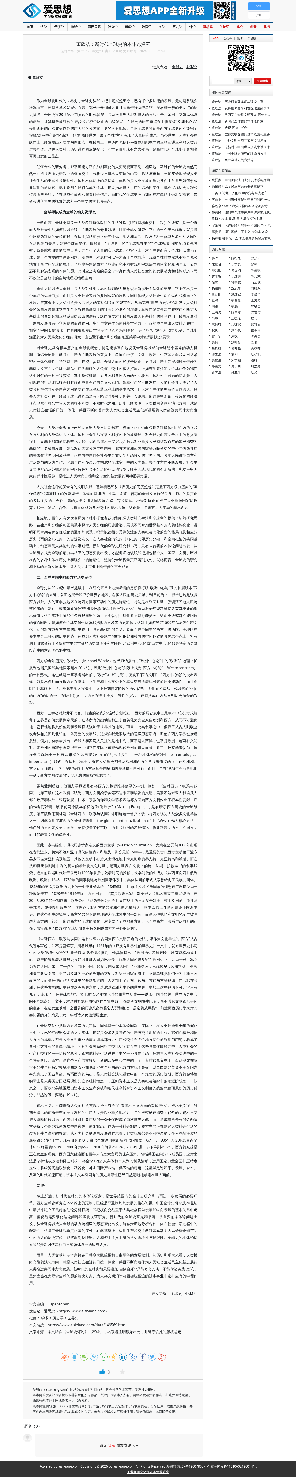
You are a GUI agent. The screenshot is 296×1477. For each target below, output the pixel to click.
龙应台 (216, 264)
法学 (43, 26)
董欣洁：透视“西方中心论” (231, 127)
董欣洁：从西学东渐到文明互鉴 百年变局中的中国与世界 (252, 114)
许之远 (216, 354)
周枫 (234, 336)
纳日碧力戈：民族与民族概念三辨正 (237, 186)
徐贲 (215, 282)
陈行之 (236, 258)
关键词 (224, 26)
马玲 (215, 318)
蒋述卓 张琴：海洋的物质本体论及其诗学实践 (244, 206)
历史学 (177, 26)
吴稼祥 (256, 348)
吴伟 (215, 342)
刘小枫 (236, 330)
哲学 (192, 26)
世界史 (73, 1317)
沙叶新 (236, 342)
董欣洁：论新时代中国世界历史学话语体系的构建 (247, 147)
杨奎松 (236, 300)
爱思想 (60, 11)
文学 (162, 26)
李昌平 (256, 294)
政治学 (76, 26)
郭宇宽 (236, 282)
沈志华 (236, 288)
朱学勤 (236, 360)
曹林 (254, 264)
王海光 (256, 300)
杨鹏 (234, 306)
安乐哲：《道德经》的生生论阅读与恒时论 (242, 225)
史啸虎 (236, 324)
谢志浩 (216, 372)
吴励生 (216, 360)
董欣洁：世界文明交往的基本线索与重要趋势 (244, 134)
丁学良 (236, 264)
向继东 (256, 288)
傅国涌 (236, 270)
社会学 (113, 26)
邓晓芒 (256, 306)
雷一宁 (216, 336)
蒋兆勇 (256, 336)
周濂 (215, 306)
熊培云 (256, 324)
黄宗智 (216, 276)
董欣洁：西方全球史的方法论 (233, 160)
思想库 (208, 26)
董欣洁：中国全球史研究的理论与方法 (239, 153)
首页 (30, 26)
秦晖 (215, 258)
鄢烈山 (216, 270)
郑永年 (256, 258)
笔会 (240, 26)
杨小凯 (256, 354)
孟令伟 (256, 330)
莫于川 (236, 366)
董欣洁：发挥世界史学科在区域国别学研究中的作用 (249, 108)
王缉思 (216, 312)
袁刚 (234, 354)
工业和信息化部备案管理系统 (148, 1472)
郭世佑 (256, 312)
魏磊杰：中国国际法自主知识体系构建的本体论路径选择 (252, 180)
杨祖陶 (216, 288)
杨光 (254, 372)
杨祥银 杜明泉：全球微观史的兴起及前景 (241, 238)
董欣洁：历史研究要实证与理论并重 (237, 102)
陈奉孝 (236, 312)
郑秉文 (216, 366)
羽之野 (256, 366)
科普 (253, 26)
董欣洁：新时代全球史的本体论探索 (237, 121)
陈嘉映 (256, 270)
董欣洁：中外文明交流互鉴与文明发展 (239, 140)
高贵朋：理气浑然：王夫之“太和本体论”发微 (243, 232)
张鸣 (215, 300)
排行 (267, 26)
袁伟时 (216, 324)
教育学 (146, 26)
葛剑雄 (216, 348)
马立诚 (256, 282)
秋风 (215, 330)
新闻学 (130, 26)
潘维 (254, 360)
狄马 (254, 318)
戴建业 (236, 294)
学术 (45, 1317)
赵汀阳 (216, 294)
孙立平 (236, 372)
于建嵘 (236, 276)
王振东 (236, 318)
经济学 (59, 26)
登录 (111, 1445)
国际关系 (94, 26)
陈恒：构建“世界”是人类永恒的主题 (237, 219)
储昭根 (236, 348)
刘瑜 (254, 342)
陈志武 (256, 276)
